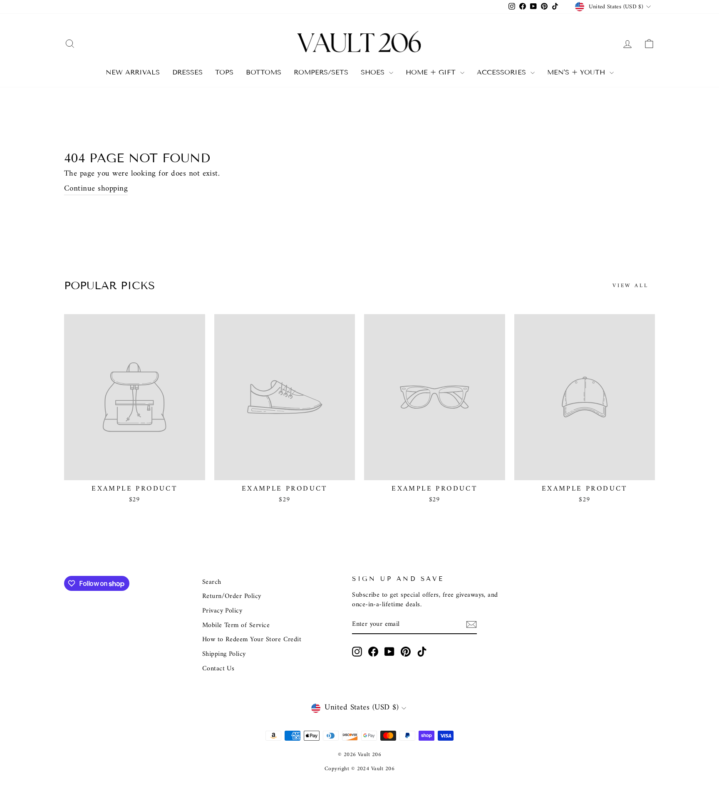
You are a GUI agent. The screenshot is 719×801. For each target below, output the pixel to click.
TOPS (224, 72)
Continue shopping (96, 189)
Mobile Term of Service (236, 625)
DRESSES (187, 72)
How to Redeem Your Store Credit (252, 639)
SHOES (374, 72)
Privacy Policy (222, 611)
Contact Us (218, 669)
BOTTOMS (263, 72)
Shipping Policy (224, 654)
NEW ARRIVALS (133, 72)
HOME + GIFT (432, 72)
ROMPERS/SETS (321, 72)
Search (211, 582)
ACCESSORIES (502, 72)
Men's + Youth (577, 72)
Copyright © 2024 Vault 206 (359, 769)
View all (630, 285)
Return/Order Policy (231, 596)
